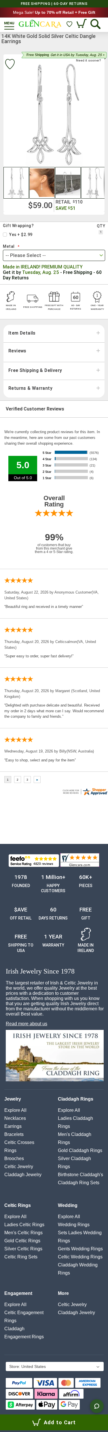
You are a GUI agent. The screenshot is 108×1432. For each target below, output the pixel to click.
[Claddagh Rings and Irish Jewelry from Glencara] (40, 24)
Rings (10, 1150)
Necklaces (15, 1118)
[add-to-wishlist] (10, 65)
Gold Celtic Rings (22, 1240)
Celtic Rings (17, 1205)
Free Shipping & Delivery (35, 370)
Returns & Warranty (30, 388)
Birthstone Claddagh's (80, 1174)
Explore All (15, 1110)
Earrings (13, 1126)
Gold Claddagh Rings (80, 1150)
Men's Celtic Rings (23, 1232)
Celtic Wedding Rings (80, 1256)
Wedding (67, 1205)
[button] (16, 182)
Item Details (22, 333)
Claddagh (22, 1174)
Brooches (14, 1158)
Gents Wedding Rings (80, 1248)
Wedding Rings (74, 1224)
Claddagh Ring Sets (78, 1182)
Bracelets (14, 1134)
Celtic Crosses (19, 1142)
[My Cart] (82, 24)
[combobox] (54, 255)
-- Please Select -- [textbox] (25, 255)
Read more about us (26, 1023)
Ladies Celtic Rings (24, 1224)
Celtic (18, 1166)
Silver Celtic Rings (23, 1248)
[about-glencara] (55, 1056)
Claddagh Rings (75, 1099)
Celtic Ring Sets (20, 1256)
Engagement (18, 1293)
